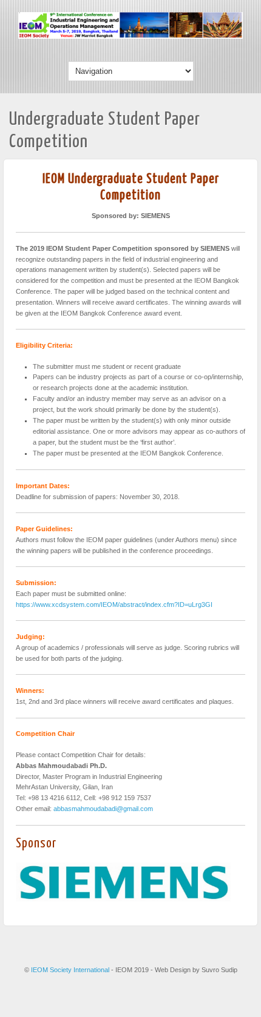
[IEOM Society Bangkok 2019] (130, 36)
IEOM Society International (71, 969)
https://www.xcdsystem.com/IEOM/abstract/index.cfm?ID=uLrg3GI (114, 604)
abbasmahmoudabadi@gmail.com (103, 808)
